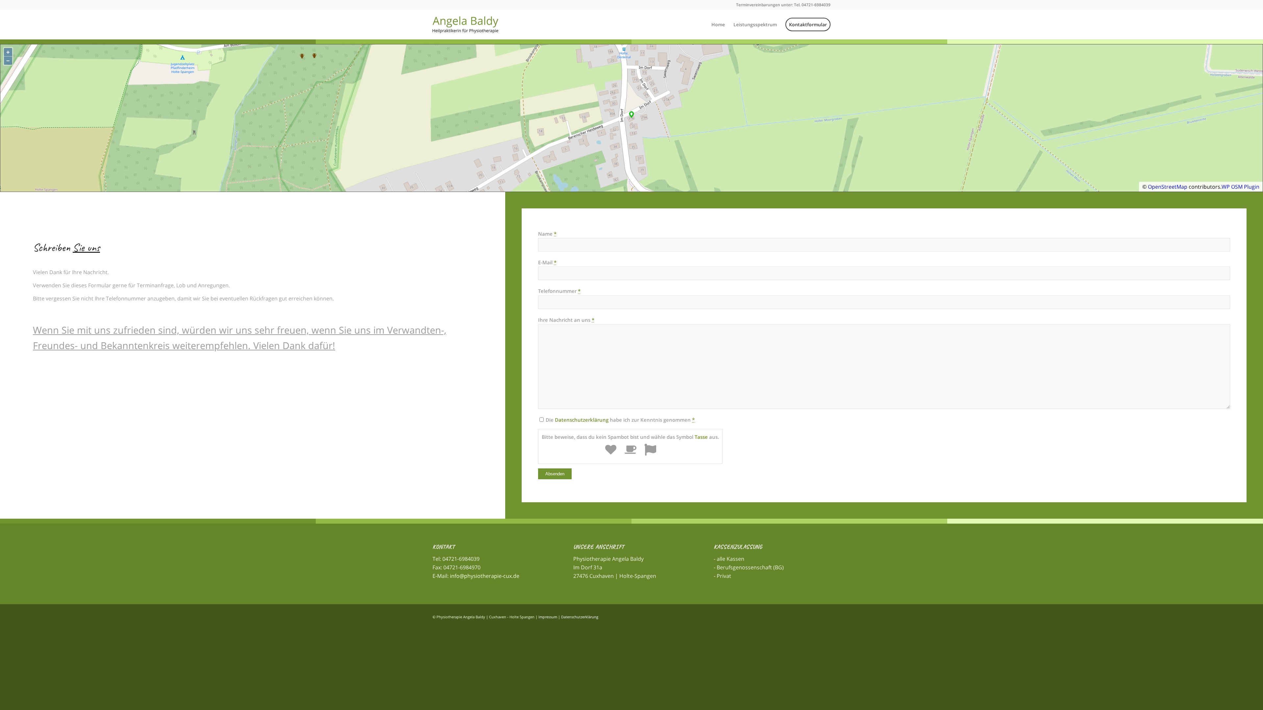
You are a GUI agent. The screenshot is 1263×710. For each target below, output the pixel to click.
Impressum (547, 616)
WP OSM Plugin (1240, 186)
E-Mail (547, 262)
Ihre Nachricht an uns (566, 320)
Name (547, 233)
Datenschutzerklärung (581, 419)
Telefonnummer (559, 291)
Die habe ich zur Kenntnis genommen (618, 419)
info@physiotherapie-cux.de (484, 576)
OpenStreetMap (1167, 186)
